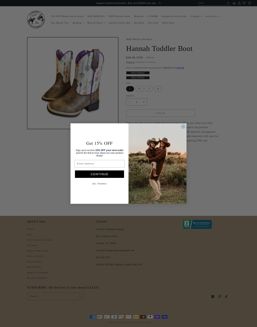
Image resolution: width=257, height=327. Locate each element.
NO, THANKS (100, 184)
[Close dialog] (183, 126)
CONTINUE (99, 174)
